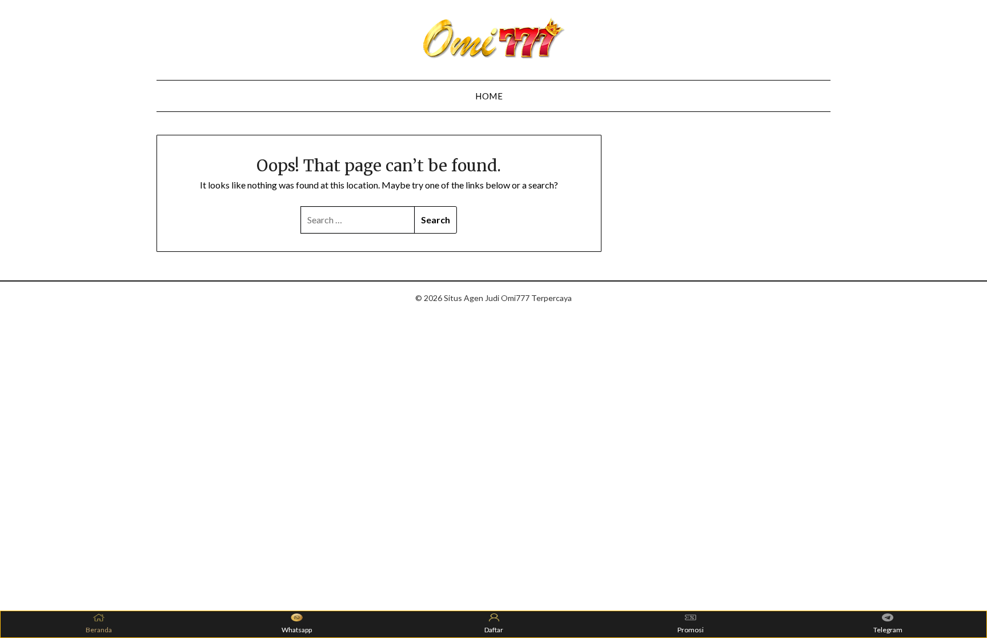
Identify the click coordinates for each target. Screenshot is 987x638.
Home (489, 96)
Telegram (887, 629)
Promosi (690, 629)
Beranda (99, 629)
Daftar (493, 629)
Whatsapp (297, 629)
